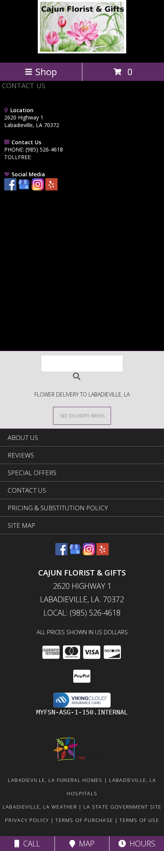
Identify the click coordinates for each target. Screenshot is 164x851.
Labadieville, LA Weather (40, 806)
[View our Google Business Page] (24, 188)
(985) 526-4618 (44, 149)
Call (29, 843)
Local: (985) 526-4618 (82, 613)
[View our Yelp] (51, 188)
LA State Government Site (122, 806)
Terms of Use (139, 820)
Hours (140, 843)
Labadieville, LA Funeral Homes (55, 780)
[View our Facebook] (10, 188)
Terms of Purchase (84, 820)
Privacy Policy (27, 820)
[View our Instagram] (38, 188)
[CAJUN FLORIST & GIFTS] (82, 51)
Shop (46, 71)
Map (85, 843)
